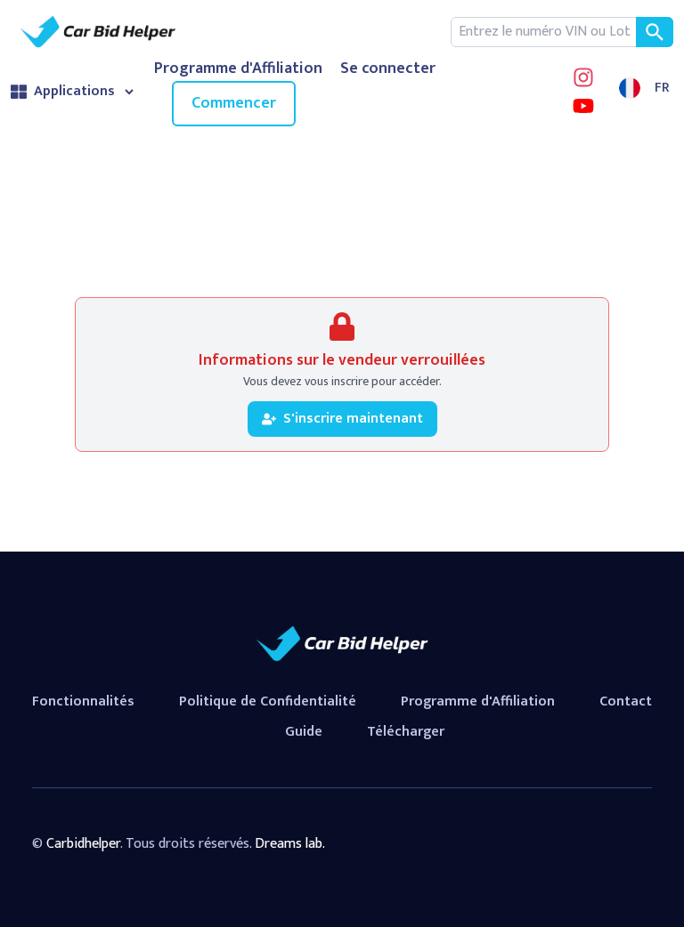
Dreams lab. (290, 844)
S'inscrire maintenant (353, 419)
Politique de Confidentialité (267, 701)
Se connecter (388, 69)
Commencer (233, 103)
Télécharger (405, 732)
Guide (303, 732)
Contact (625, 701)
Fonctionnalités (83, 701)
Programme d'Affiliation (238, 69)
